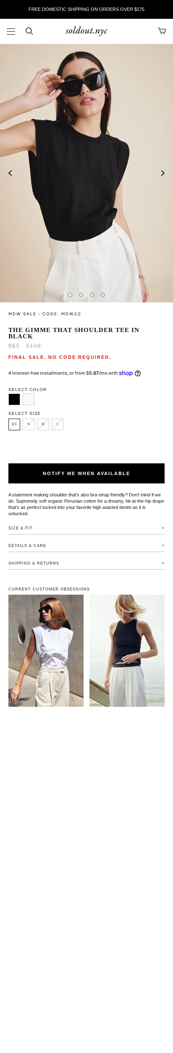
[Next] (162, 173)
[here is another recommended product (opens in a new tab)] (127, 651)
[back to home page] (86, 31)
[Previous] (10, 173)
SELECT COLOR (27, 389)
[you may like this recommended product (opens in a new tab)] (46, 651)
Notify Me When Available (86, 473)
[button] (14, 399)
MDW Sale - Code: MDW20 (44, 314)
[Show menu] (11, 32)
